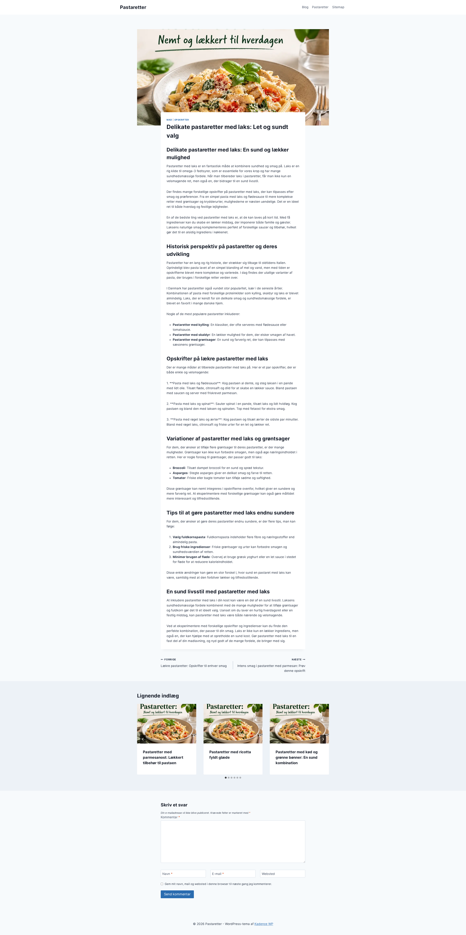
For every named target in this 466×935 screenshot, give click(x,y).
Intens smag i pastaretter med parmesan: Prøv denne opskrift (271, 665)
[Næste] (323, 739)
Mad (169, 119)
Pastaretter (320, 7)
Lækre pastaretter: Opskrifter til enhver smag (194, 663)
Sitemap (338, 7)
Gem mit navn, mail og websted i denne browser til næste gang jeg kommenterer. (218, 884)
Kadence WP (263, 924)
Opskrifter (181, 119)
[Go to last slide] (143, 739)
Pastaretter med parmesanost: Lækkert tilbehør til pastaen (163, 757)
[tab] (226, 778)
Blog (305, 7)
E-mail (218, 874)
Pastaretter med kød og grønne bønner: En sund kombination (297, 757)
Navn (167, 874)
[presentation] (166, 723)
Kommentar (170, 817)
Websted (268, 874)
